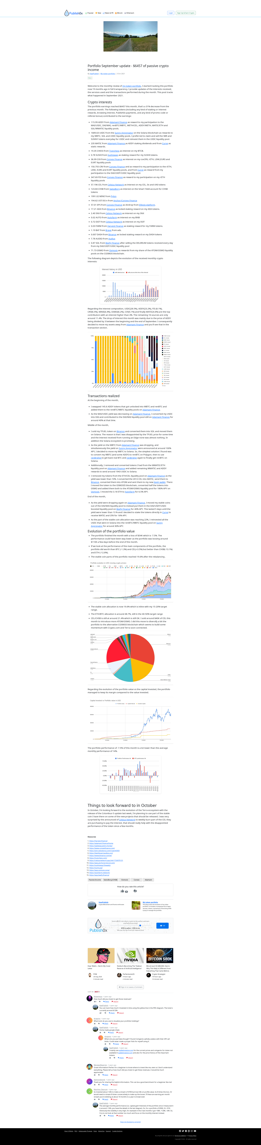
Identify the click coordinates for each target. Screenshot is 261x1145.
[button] (167, 555)
